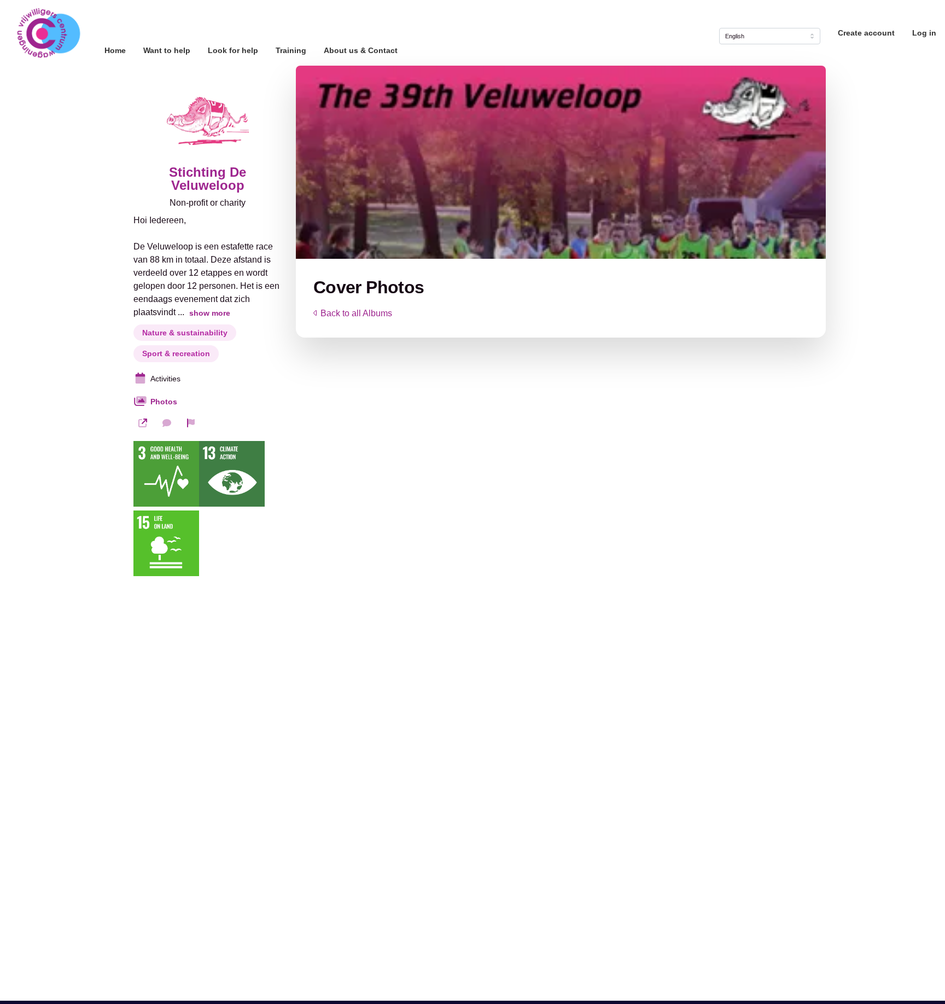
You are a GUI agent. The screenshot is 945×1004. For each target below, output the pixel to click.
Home (115, 50)
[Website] (142, 423)
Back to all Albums (356, 313)
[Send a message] (167, 423)
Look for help (233, 50)
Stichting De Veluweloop (207, 179)
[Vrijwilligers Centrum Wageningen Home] (48, 33)
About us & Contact (361, 50)
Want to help (166, 50)
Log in (924, 32)
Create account (866, 32)
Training (291, 50)
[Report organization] (191, 423)
